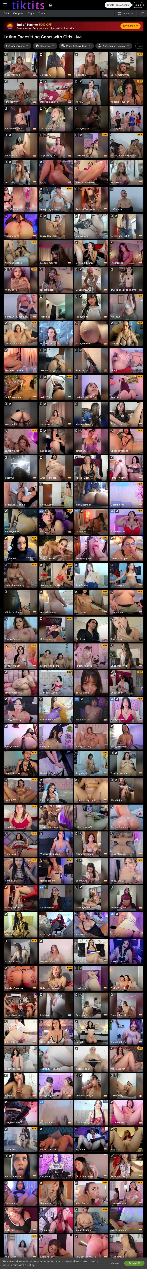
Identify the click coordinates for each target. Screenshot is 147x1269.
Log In (138, 5)
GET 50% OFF (130, 26)
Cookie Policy (25, 1265)
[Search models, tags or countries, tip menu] (142, 13)
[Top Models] (51, 5)
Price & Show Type (76, 46)
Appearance (18, 46)
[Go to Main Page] (28, 5)
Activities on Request (114, 46)
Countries (45, 46)
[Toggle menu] (5, 5)
